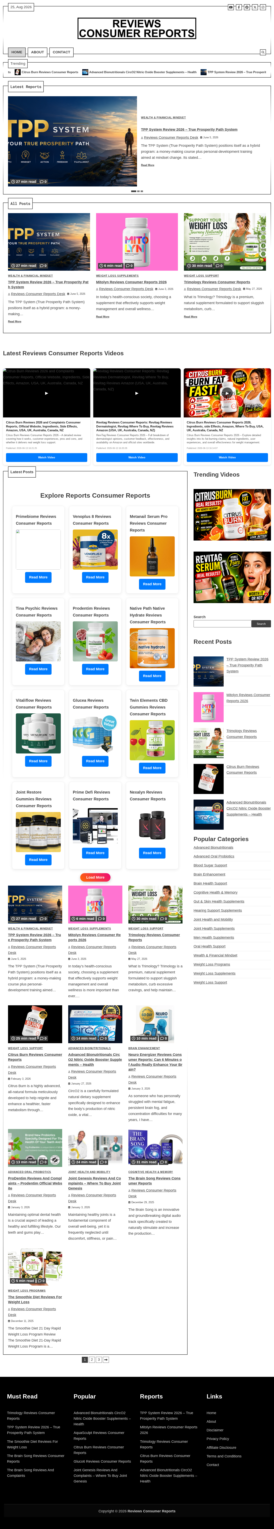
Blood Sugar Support (210, 865)
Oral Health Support (209, 946)
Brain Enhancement (144, 1048)
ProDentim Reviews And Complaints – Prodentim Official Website (35, 1183)
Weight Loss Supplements (117, 275)
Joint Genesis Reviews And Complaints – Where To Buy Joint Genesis (94, 1183)
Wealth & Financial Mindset (163, 117)
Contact (61, 52)
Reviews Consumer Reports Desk (171, 138)
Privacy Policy (218, 1439)
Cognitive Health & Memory (150, 1172)
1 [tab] (133, 191)
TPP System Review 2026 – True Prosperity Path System (150, 72)
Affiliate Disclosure (221, 1448)
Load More (95, 877)
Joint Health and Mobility (89, 1172)
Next (106, 1360)
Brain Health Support (210, 883)
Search (200, 617)
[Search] (263, 52)
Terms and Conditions (224, 1456)
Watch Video (46, 457)
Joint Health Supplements (214, 929)
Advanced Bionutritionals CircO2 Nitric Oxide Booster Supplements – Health (95, 1060)
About (37, 52)
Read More (147, 165)
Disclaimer (215, 1430)
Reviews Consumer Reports (152, 1511)
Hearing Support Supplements (218, 910)
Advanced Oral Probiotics (29, 1172)
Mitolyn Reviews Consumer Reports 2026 (229, 72)
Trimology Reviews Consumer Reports (217, 282)
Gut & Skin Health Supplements (219, 901)
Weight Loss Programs (27, 1290)
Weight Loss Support (201, 275)
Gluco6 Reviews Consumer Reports (102, 1461)
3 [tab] (142, 191)
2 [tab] (138, 191)
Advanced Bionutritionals (89, 1048)
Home (16, 52)
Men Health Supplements (214, 938)
